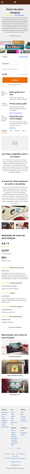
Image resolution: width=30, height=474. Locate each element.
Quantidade (5, 63)
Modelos (17, 131)
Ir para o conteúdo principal (1, 1)
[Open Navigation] (2, 2)
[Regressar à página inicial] (15, 2)
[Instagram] (16, 448)
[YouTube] (19, 448)
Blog (23, 131)
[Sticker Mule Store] (10, 448)
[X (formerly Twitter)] (13, 448)
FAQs (11, 131)
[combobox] (15, 59)
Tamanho (4, 57)
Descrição (4, 131)
